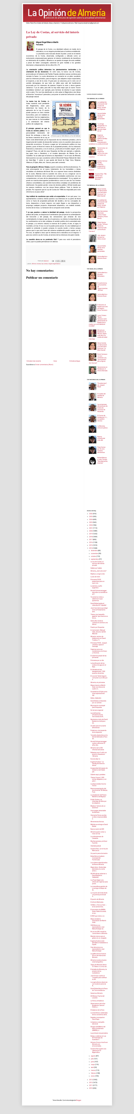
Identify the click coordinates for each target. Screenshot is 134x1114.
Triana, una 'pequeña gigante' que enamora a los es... (99, 616)
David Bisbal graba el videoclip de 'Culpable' (99, 604)
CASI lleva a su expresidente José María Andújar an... (97, 927)
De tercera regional (97, 710)
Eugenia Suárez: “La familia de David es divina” (98, 763)
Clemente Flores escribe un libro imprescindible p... (99, 817)
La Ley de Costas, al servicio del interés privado (97, 563)
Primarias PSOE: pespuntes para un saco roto (97, 581)
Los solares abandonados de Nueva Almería (99, 863)
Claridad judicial (96, 846)
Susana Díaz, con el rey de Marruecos (99, 849)
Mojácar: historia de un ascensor (98, 807)
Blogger (78, 1100)
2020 (91, 531)
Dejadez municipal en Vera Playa (98, 1018)
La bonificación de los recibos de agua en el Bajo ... (98, 665)
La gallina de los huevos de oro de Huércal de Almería (98, 955)
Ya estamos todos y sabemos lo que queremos (97, 598)
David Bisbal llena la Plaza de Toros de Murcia (99, 989)
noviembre (94, 553)
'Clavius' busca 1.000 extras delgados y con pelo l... (98, 779)
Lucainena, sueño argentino (96, 587)
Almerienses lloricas (97, 821)
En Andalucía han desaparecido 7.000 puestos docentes (98, 671)
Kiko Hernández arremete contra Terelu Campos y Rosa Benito (102, 214)
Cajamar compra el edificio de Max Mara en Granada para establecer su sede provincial (98, 139)
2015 (91, 545)
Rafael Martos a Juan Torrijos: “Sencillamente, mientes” (102, 460)
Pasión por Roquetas (97, 627)
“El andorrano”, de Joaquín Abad (102, 385)
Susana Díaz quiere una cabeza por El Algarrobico (98, 1050)
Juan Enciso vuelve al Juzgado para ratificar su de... (99, 977)
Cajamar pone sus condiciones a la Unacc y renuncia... (99, 651)
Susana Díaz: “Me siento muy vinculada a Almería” (101, 176)
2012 (91, 1082)
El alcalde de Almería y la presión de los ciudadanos (99, 971)
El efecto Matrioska (97, 902)
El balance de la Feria (97, 1010)
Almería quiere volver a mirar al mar (98, 833)
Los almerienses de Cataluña (97, 837)
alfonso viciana (36, 263)
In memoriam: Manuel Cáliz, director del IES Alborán (98, 631)
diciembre (94, 550)
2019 (91, 534)
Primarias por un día (97, 660)
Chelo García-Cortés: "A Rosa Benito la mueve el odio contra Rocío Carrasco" (98, 227)
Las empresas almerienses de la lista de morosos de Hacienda (102, 408)
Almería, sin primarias (98, 682)
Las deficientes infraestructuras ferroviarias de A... (97, 714)
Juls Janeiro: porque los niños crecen (101, 237)
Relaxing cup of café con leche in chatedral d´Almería (99, 754)
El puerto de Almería (97, 899)
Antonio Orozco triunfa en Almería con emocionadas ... (99, 1044)
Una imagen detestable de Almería (98, 811)
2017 (91, 539)
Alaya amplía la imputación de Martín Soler (98, 920)
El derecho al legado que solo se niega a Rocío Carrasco (102, 307)
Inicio (55, 361)
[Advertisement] (53, 342)
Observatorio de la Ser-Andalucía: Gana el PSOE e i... (98, 1005)
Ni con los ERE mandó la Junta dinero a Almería (99, 932)
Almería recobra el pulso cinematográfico (99, 961)
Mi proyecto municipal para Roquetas (98, 706)
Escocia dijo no (95, 759)
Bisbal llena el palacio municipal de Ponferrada (97, 858)
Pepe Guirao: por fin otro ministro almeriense (101, 449)
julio (92, 1059)
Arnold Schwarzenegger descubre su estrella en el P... (99, 592)
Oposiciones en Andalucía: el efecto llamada (102, 369)
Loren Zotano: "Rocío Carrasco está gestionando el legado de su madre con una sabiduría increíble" (98, 321)
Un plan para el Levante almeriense (98, 726)
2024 (91, 519)
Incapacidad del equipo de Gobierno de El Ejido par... (99, 770)
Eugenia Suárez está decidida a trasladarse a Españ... (99, 942)
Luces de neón (95, 577)
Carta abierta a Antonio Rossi (102, 257)
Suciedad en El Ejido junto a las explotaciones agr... (99, 693)
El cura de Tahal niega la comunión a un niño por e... (99, 677)
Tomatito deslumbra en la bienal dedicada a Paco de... (99, 737)
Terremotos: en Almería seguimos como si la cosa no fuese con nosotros (98, 152)
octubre (93, 556)
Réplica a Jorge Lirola (98, 574)
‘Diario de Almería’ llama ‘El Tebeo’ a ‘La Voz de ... (99, 965)
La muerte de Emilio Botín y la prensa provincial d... (99, 894)
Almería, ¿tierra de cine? (98, 571)
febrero (93, 1073)
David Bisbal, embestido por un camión (98, 702)
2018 (91, 537)
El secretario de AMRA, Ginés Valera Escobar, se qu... (98, 911)
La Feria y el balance (97, 1001)
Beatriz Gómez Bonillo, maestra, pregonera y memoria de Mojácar (98, 165)
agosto (93, 1056)
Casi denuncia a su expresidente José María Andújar (97, 949)
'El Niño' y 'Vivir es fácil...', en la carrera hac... (98, 906)
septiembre (95, 559)
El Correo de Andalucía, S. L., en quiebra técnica (102, 418)
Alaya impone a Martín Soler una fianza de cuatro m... (98, 687)
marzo (93, 1070)
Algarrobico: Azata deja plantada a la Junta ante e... (98, 869)
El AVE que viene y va (97, 916)
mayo (93, 1064)
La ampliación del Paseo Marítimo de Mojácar (98, 796)
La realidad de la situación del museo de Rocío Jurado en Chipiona (102, 105)
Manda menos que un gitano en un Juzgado (98, 937)
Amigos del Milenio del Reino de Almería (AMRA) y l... (98, 1028)
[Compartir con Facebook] (62, 261)
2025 (91, 516)
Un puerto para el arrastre (99, 853)
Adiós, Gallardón (96, 698)
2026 (91, 514)
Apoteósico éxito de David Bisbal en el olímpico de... (99, 721)
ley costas (45, 263)
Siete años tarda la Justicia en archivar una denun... (99, 622)
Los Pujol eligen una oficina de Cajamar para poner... (99, 881)
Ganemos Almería (96, 993)
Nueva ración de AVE (97, 829)
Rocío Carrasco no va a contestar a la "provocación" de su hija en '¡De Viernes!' (98, 358)
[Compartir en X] (60, 261)
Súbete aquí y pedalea (98, 774)
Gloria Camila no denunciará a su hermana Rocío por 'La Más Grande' (102, 192)
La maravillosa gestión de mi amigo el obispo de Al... (99, 888)
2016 (91, 542)
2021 (91, 528)
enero (93, 1076)
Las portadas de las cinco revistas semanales (101, 116)
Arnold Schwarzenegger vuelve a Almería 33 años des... (99, 743)
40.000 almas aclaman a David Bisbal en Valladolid (99, 875)
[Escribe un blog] (58, 261)
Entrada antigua (75, 361)
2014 (91, 548)
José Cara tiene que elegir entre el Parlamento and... (99, 609)
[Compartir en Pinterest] (64, 261)
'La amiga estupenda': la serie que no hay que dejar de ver (102, 127)
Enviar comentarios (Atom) (44, 364)
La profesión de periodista (99, 1033)
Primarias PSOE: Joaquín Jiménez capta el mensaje (99, 644)
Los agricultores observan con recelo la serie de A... (99, 984)
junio (92, 1062)
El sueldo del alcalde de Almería (101, 395)
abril (92, 1067)
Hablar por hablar (96, 568)
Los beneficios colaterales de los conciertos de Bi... (99, 1013)
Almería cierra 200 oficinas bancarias (97, 748)
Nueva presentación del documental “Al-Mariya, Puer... (99, 790)
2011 (91, 1085)
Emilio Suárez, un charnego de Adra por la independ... (98, 801)
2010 (91, 1088)
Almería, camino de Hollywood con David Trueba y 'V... (98, 638)
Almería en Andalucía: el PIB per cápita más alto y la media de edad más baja (98, 334)
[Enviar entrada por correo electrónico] (52, 261)
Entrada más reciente (34, 361)
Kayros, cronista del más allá (101, 438)
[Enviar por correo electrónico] (56, 261)
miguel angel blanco (54, 263)
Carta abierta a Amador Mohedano (102, 274)
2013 (91, 1079)
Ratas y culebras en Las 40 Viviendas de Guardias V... (98, 1037)
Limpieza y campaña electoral (97, 1023)
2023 (91, 522)
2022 (91, 525)
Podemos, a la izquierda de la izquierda (98, 731)
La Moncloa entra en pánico (102, 427)
